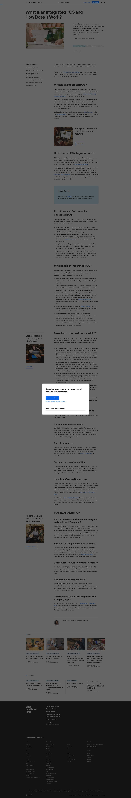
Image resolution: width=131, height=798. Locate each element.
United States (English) (52, 398)
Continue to (56, 401)
